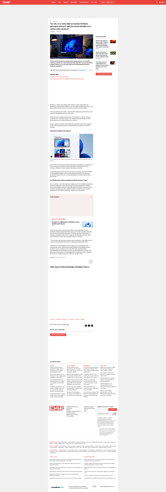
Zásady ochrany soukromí (72, 414)
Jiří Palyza (52, 31)
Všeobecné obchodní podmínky (73, 411)
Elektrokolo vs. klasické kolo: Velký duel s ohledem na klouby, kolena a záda (107, 374)
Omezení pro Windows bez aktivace (59, 76)
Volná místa (69, 408)
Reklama (68, 409)
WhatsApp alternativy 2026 (80, 443)
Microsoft (52, 319)
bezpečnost (87, 365)
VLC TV (104, 451)
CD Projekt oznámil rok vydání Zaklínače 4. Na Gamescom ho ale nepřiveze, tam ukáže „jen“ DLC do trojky (102, 65)
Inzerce (86, 409)
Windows (58, 319)
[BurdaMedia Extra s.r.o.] (57, 408)
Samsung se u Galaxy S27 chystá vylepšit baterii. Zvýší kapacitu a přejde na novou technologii (57, 395)
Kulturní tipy (113, 442)
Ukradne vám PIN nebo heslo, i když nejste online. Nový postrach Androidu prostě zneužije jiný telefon (102, 54)
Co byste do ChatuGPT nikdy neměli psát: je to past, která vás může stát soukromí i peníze (91, 376)
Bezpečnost (74, 2)
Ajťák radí (51, 443)
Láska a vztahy (107, 442)
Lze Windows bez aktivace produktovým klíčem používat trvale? (67, 78)
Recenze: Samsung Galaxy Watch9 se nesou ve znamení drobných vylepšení (65, 478)
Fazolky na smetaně (71, 446)
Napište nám (66, 324)
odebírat (112, 409)
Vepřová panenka (62, 446)
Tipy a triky (94, 2)
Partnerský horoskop (80, 442)
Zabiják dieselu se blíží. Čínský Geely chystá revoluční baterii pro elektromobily (66, 471)
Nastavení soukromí (71, 412)
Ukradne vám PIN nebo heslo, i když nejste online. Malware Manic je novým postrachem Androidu (65, 464)
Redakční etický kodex (89, 408)
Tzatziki (66, 447)
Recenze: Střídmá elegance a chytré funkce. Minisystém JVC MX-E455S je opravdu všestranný (74, 394)
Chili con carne (98, 446)
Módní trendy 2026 (69, 443)
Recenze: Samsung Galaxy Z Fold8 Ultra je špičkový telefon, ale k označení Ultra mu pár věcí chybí (74, 376)
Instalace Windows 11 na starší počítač (87, 450)
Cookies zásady (70, 416)
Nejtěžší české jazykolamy (97, 442)
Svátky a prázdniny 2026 (60, 443)
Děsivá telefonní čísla (62, 442)
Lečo (81, 447)
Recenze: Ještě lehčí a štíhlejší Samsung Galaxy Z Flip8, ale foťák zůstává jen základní (74, 388)
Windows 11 (65, 319)
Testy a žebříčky (71, 365)
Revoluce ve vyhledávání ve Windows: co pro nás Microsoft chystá (65, 223)
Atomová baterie (71, 451)
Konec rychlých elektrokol (72, 450)
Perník (77, 447)
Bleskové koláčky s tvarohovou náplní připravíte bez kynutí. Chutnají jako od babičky (99, 468)
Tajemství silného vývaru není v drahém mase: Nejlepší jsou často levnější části (99, 472)
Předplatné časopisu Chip (72, 406)
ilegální (82, 319)
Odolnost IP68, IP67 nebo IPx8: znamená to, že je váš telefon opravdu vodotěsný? (107, 380)
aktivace (77, 319)
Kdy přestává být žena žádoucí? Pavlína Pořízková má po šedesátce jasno (99, 478)
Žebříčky (66, 2)
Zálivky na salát (113, 446)
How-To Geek (61, 257)
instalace (71, 319)
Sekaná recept (72, 447)
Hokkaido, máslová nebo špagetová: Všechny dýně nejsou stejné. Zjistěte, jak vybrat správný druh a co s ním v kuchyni (99, 464)
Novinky (53, 2)
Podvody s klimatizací (111, 451)
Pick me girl (88, 442)
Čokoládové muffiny (81, 446)
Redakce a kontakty (88, 406)
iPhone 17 (100, 451)
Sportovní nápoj (105, 446)
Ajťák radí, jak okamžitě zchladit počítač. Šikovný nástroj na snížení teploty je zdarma (107, 369)
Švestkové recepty (86, 447)
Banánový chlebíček (90, 446)
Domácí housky (94, 447)
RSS (85, 411)
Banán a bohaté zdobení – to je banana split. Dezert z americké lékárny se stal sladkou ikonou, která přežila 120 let (99, 460)
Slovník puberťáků (71, 442)
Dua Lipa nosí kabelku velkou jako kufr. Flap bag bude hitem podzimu (98, 475)
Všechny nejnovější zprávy (58, 334)
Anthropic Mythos (63, 451)
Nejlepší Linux (53, 452)
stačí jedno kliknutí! (81, 70)
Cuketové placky (53, 447)
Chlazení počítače (62, 450)
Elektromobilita (84, 2)
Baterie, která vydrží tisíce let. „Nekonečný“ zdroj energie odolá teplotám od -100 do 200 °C (58, 376)
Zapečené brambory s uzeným (105, 447)
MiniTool (55, 257)
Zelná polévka (61, 447)
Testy (59, 2)
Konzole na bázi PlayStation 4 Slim (83, 451)
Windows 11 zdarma (54, 451)
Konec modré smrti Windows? (110, 450)
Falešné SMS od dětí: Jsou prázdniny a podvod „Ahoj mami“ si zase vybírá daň (91, 388)
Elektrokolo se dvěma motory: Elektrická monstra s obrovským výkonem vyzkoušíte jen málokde (64, 475)
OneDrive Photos (99, 450)
